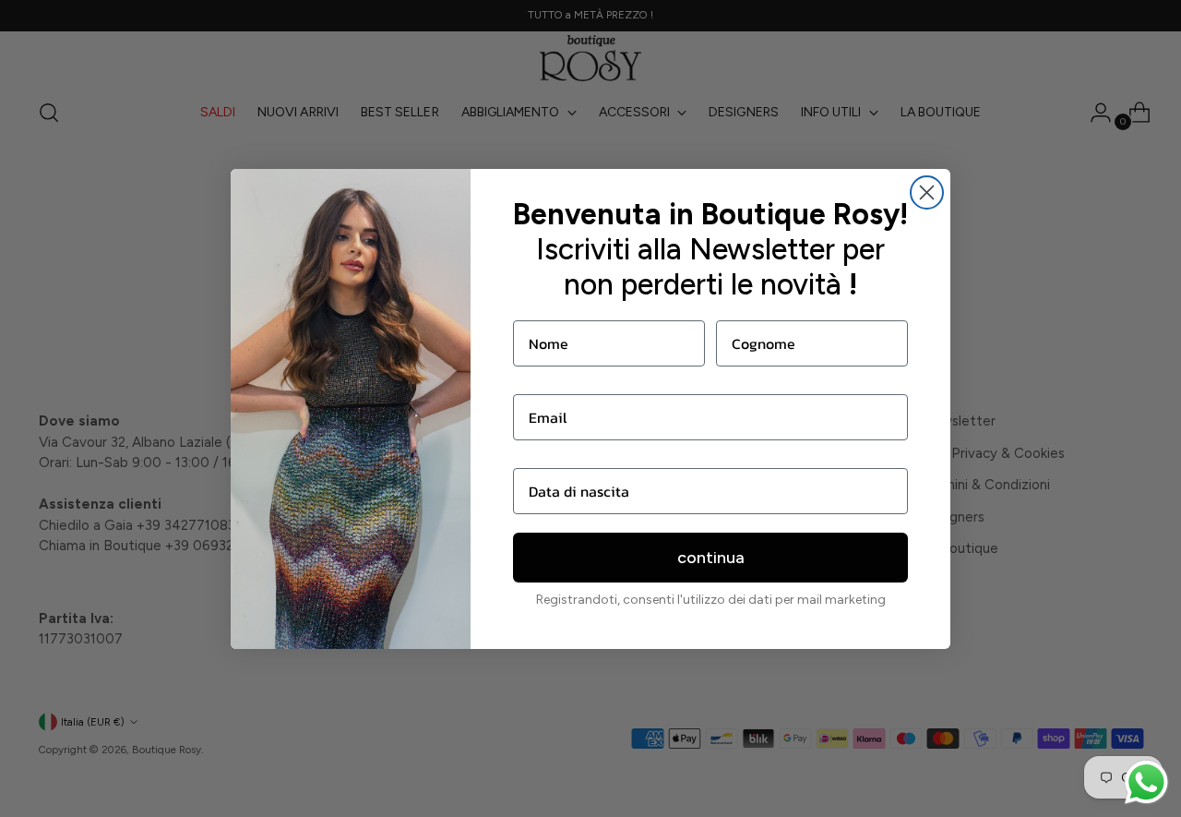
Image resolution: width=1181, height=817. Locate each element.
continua (711, 557)
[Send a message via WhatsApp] (1146, 782)
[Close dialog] (927, 192)
